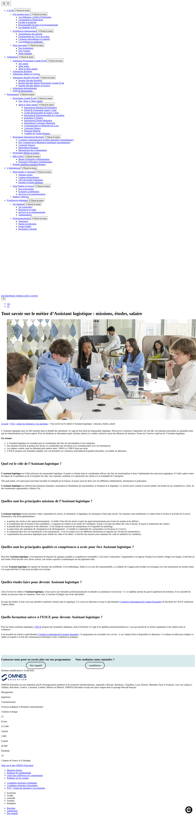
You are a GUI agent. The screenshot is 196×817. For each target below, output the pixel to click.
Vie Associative (25, 207)
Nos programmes (26, 189)
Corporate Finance (32, 128)
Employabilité (24, 226)
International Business (28, 147)
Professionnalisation (22, 218)
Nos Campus (24, 51)
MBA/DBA (18, 156)
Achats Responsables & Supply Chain (41, 113)
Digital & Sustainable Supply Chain (40, 110)
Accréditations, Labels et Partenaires (34, 17)
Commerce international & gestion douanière (58, 634)
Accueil (4, 424)
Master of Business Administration (34, 159)
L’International (13, 168)
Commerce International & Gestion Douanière (141, 602)
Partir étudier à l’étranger (24, 172)
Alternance (23, 221)
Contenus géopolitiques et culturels (34, 39)
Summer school (25, 175)
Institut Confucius (21, 196)
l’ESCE (37, 627)
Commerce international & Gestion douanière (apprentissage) (46, 140)
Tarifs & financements (23, 91)
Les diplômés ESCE (27, 27)
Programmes (12, 94)
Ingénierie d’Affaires (33, 118)
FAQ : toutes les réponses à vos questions (29, 424)
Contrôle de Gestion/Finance (37, 133)
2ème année (23, 66)
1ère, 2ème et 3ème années (30, 101)
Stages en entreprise (27, 224)
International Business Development (40, 107)
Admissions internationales (25, 88)
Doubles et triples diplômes (30, 182)
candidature (95, 665)
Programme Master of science (26, 153)
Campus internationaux (28, 177)
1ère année (23, 63)
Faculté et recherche (27, 22)
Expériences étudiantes (17, 200)
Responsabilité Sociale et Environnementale (38, 25)
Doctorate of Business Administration (35, 162)
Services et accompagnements (31, 194)
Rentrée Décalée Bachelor (30, 80)
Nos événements (25, 48)
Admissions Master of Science (26, 74)
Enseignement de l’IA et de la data (33, 36)
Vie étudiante (19, 204)
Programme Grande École (24, 98)
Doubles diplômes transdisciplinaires (29, 164)
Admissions (12, 57)
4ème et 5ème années (28, 104)
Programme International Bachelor (28, 137)
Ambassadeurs (25, 215)
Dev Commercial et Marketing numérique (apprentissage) (44, 142)
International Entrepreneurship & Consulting (44, 115)
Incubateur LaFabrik (27, 229)
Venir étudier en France (23, 186)
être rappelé (36, 665)
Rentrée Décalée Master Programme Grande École (41, 83)
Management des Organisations (32, 150)
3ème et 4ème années (28, 69)
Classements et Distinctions (30, 20)
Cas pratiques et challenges (30, 41)
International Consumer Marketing (39, 123)
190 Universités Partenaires (30, 180)
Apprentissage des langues (30, 34)
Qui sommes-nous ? (22, 14)
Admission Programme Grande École (29, 61)
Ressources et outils (27, 209)
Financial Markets (32, 131)
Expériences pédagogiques (25, 31)
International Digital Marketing (38, 120)
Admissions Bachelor (22, 71)
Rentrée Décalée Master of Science (34, 85)
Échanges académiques (28, 191)
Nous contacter (25, 53)
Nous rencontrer (20, 45)
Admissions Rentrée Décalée (26, 77)
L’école (10, 10)
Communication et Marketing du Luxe (41, 125)
